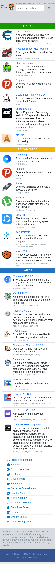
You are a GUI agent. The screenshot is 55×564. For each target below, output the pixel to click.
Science (16, 340)
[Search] (49, 8)
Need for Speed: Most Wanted (32, 48)
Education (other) (22, 130)
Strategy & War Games (24, 75)
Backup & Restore (22, 193)
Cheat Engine (23, 31)
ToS (32, 554)
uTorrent (20, 197)
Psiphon (20, 80)
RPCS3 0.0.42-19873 (24, 410)
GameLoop (22, 154)
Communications (19, 469)
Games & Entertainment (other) (39, 44)
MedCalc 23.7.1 (21, 379)
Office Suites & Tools (20, 306)
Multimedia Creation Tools (25, 244)
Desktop (15, 474)
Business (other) (22, 144)
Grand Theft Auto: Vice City (30, 94)
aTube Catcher (24, 251)
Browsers (19, 90)
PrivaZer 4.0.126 (22, 394)
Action (18, 104)
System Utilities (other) (21, 355)
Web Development (20, 521)
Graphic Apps (17, 493)
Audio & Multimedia (21, 460)
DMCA (25, 554)
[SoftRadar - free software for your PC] (7, 7)
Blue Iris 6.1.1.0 (21, 359)
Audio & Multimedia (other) (22, 375)
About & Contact (13, 554)
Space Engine (23, 109)
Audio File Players (28, 246)
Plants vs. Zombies (26, 63)
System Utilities (19, 517)
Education (16, 483)
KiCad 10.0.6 (20, 331)
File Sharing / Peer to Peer (25, 210)
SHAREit (20, 215)
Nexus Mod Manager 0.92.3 (28, 345)
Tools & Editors (21, 44)
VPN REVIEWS (48, 4)
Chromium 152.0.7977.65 (26, 276)
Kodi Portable (23, 232)
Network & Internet (20, 502)
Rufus (19, 183)
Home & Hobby (18, 498)
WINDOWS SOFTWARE (28, 4)
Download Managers (40, 263)
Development (17, 479)
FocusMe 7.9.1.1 (22, 310)
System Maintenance (20, 403)
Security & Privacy (20, 507)
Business (15, 464)
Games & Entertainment (23, 488)
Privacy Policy (42, 554)
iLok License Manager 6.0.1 (28, 424)
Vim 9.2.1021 (20, 293)
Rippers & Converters (24, 263)
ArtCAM (20, 135)
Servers (14, 512)
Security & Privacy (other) (22, 452)
